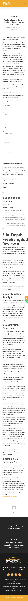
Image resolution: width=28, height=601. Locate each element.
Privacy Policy (7, 570)
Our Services (13, 567)
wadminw (10, 27)
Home (4, 37)
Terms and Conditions (19, 570)
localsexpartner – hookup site (10, 496)
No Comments (14, 29)
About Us (5, 567)
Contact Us (22, 567)
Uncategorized (14, 16)
